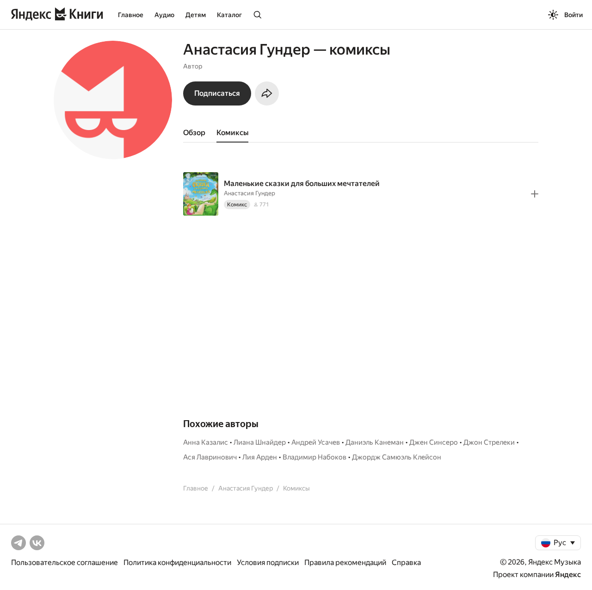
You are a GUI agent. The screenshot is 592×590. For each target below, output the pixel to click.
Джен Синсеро (433, 442)
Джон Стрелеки (489, 442)
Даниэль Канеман (374, 442)
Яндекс (568, 574)
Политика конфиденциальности (177, 562)
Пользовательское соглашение (64, 562)
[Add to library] (534, 194)
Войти (573, 15)
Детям (195, 15)
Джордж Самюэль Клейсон (396, 457)
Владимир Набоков (314, 457)
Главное (130, 15)
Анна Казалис (205, 442)
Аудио (164, 15)
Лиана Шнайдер (260, 442)
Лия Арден (259, 457)
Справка (406, 562)
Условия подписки (268, 562)
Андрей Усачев (315, 442)
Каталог (229, 15)
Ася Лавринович (210, 457)
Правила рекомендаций (345, 562)
